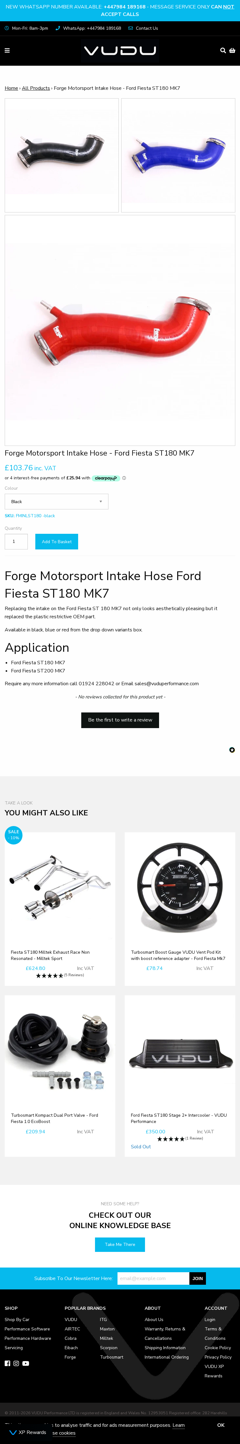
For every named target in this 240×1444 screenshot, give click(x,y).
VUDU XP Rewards (214, 1371)
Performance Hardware (28, 1338)
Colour (11, 488)
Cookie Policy (218, 1348)
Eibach (71, 1348)
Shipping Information (165, 1348)
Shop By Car (17, 1320)
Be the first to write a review (120, 720)
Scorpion (109, 1348)
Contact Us (147, 28)
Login (210, 1320)
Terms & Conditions (215, 1333)
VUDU (71, 1320)
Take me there (120, 1245)
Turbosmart (111, 1357)
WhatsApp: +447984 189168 (92, 28)
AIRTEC (72, 1329)
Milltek (106, 1338)
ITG (103, 1320)
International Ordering (167, 1357)
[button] (120, 717)
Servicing (14, 1348)
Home (11, 88)
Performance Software (27, 1329)
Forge (70, 1357)
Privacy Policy (218, 1357)
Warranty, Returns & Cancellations (165, 1333)
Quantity (13, 528)
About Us (154, 1320)
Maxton (107, 1329)
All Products (36, 88)
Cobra (71, 1338)
